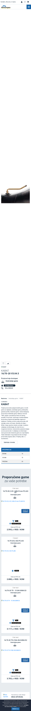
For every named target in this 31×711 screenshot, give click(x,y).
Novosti (8, 2)
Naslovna (4, 398)
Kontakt (3, 2)
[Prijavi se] (21, 2)
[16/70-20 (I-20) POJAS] (15, 559)
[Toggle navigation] (29, 7)
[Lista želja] (25, 2)
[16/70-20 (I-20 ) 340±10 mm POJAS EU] (15, 509)
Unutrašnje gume (12, 381)
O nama (13, 2)
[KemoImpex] (8, 6)
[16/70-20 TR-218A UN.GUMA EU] (15, 658)
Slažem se (15, 709)
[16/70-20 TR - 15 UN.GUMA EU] (15, 609)
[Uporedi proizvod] (8, 363)
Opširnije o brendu (9, 442)
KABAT (21, 398)
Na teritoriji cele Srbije (18, 696)
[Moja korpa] (28, 2)
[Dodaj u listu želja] (3, 363)
